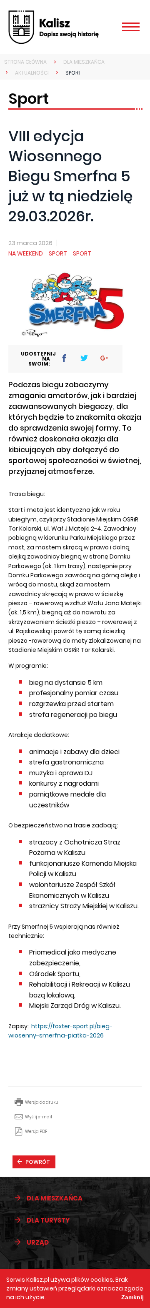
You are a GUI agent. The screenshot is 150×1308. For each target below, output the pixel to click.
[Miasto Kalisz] (65, 27)
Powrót (37, 1162)
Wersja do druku (41, 1102)
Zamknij (132, 1297)
